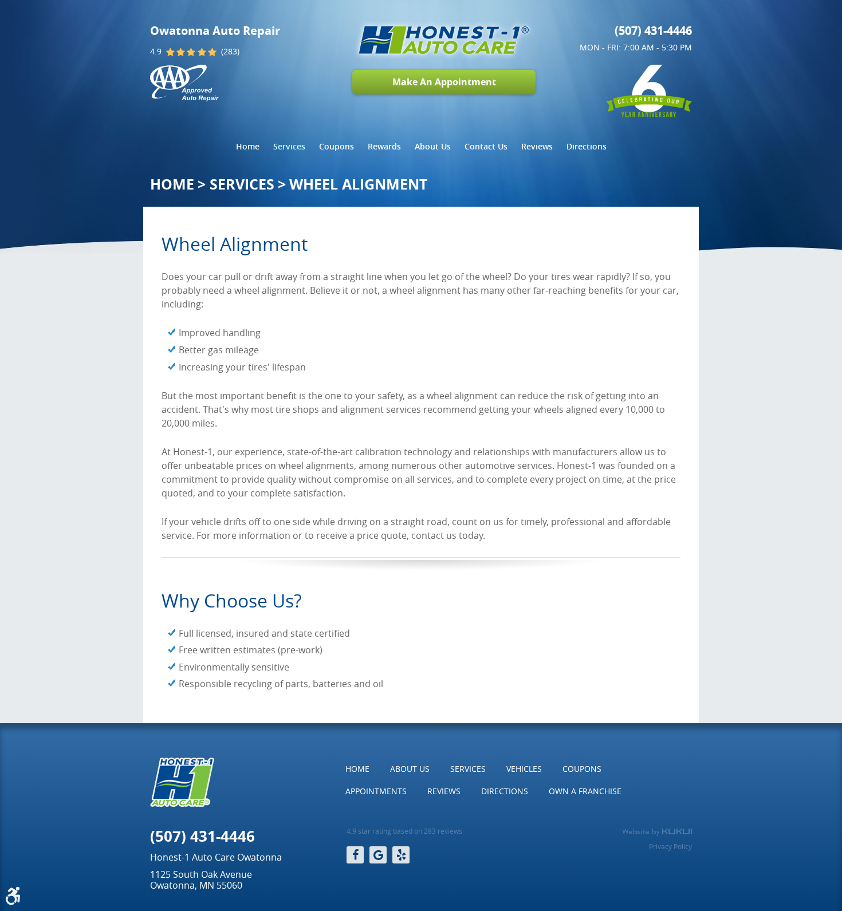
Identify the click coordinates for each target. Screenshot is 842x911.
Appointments (376, 791)
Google (378, 854)
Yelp (401, 854)
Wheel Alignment (358, 184)
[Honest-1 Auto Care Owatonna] (444, 40)
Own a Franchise (585, 791)
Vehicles (524, 768)
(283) (230, 52)
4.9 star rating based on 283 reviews (404, 831)
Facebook (355, 854)
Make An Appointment (444, 82)
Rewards (384, 146)
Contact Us (486, 146)
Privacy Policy (670, 846)
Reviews (537, 146)
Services (289, 146)
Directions (586, 146)
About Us (433, 146)
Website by (657, 832)
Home (247, 146)
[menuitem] (247, 146)
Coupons (336, 146)
